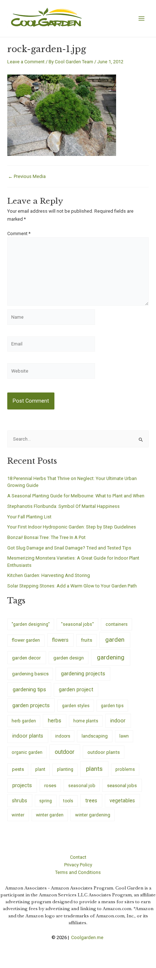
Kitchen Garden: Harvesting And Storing (48, 575)
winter (18, 815)
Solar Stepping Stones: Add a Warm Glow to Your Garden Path (72, 586)
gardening (110, 657)
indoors (62, 736)
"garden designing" (31, 624)
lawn (124, 736)
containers (117, 624)
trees (91, 800)
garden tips (112, 705)
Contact (78, 857)
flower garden (26, 640)
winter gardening (92, 815)
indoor (118, 720)
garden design (68, 658)
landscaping (95, 736)
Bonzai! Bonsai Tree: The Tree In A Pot (46, 537)
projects (22, 785)
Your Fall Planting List (29, 516)
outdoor (64, 751)
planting (65, 769)
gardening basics (30, 673)
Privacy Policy (78, 864)
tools (68, 800)
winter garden (49, 815)
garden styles (76, 705)
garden (114, 639)
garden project (76, 689)
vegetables (122, 800)
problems (125, 769)
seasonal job (81, 785)
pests (18, 769)
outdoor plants (103, 752)
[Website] (51, 372)
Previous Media (27, 176)
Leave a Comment (26, 61)
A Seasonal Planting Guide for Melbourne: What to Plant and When (75, 495)
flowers (60, 640)
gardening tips (29, 689)
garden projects (31, 705)
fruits (86, 640)
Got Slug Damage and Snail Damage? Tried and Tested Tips (69, 548)
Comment (18, 233)
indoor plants (27, 736)
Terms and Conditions (78, 872)
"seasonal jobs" (77, 624)
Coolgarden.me (87, 937)
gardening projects (83, 673)
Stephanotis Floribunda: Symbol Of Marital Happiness (63, 506)
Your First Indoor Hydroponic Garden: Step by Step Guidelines (71, 527)
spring (45, 800)
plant (40, 769)
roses (50, 785)
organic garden (27, 752)
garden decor (26, 658)
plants (94, 768)
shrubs (19, 800)
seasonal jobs (122, 785)
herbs (54, 721)
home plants (85, 720)
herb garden (24, 720)
